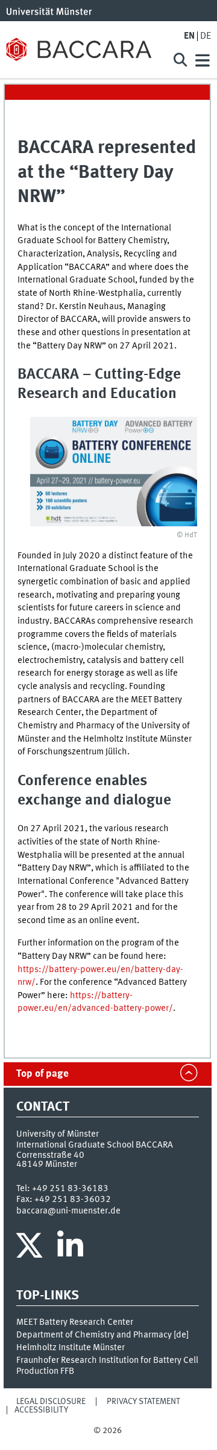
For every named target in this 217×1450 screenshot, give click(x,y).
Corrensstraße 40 (50, 1155)
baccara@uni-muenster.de (68, 1211)
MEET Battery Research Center (74, 1322)
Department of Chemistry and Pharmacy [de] (102, 1335)
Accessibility (41, 1410)
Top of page (42, 1074)
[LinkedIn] (70, 1248)
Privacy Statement (143, 1401)
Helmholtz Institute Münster (70, 1348)
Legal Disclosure (51, 1401)
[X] (31, 1248)
